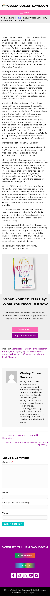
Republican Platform (35, 354)
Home (18, 18)
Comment (7, 462)
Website (6, 513)
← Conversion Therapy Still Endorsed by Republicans (21, 436)
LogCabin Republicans (32, 352)
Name (5, 492)
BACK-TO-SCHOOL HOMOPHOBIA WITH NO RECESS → (27, 443)
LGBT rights (15, 352)
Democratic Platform (21, 349)
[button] (25, 329)
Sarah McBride (9, 357)
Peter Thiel (7, 354)
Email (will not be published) (16, 503)
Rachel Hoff (19, 354)
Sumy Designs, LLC (30, 593)
